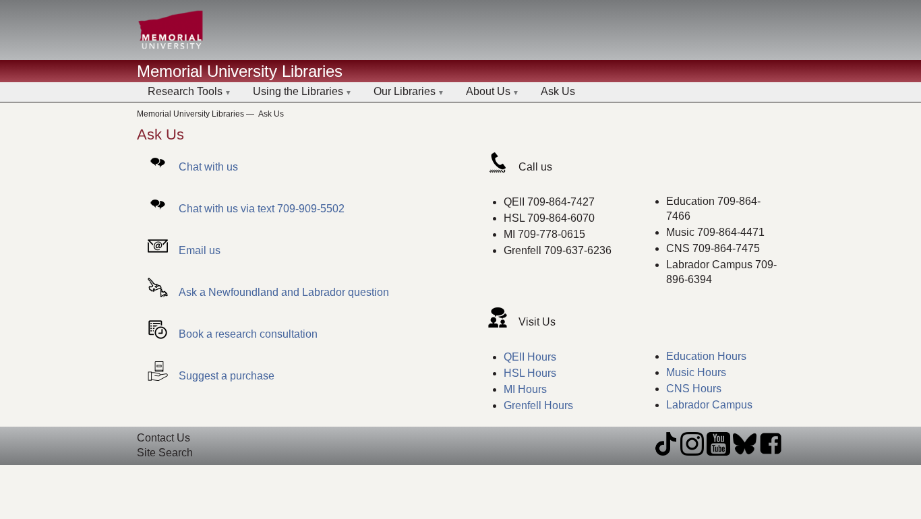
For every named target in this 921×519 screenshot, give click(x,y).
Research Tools (185, 91)
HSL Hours (530, 373)
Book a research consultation (248, 334)
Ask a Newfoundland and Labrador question (284, 292)
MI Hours (525, 389)
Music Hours (696, 372)
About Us (488, 91)
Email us (199, 250)
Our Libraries (405, 91)
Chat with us (208, 167)
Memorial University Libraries (240, 71)
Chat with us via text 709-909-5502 (262, 208)
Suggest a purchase (226, 375)
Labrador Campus (709, 404)
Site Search (165, 452)
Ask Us (558, 91)
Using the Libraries (298, 91)
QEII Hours (530, 357)
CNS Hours (693, 388)
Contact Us (163, 438)
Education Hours (706, 356)
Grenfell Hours (538, 405)
